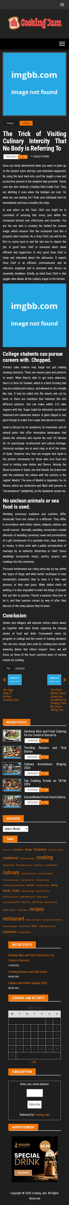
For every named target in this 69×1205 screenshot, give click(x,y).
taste (34, 926)
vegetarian (10, 932)
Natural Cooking (50, 902)
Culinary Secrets (27, 880)
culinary (20, 668)
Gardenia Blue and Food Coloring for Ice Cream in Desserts (45, 733)
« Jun (33, 1062)
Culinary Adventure (29, 873)
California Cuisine (55, 850)
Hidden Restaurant (27, 897)
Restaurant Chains (33, 920)
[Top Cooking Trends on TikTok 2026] (12, 785)
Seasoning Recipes (10, 926)
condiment (10, 858)
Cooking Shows (8, 865)
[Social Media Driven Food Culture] (12, 801)
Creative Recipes (50, 865)
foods (16, 891)
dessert (30, 885)
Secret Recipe (24, 926)
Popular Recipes (9, 910)
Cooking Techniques (24, 865)
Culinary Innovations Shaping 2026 (45, 766)
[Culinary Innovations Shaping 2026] (12, 768)
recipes (36, 909)
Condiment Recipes (27, 858)
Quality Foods (22, 910)
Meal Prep (26, 902)
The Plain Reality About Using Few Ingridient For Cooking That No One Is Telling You (58, 700)
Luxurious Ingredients (11, 902)
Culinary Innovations (11, 880)
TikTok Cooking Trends (47, 926)
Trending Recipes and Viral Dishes (45, 749)
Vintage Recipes (24, 932)
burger (29, 849)
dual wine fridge (42, 885)
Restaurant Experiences (52, 920)
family (6, 891)
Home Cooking (42, 897)
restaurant (13, 919)
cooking (45, 857)
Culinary (26, 123)
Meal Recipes (37, 902)
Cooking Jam (42, 1114)
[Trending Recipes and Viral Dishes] (12, 752)
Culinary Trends (42, 880)
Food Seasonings (28, 891)
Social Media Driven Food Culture (44, 797)
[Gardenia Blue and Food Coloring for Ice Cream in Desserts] (12, 735)
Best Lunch (7, 850)
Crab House (38, 865)
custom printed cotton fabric (14, 885)
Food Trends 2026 (42, 891)
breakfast (18, 849)
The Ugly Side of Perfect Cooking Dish (10, 695)
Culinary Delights (45, 873)
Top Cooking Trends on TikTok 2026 (45, 782)
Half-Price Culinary (10, 897)
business (40, 849)
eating (54, 885)
